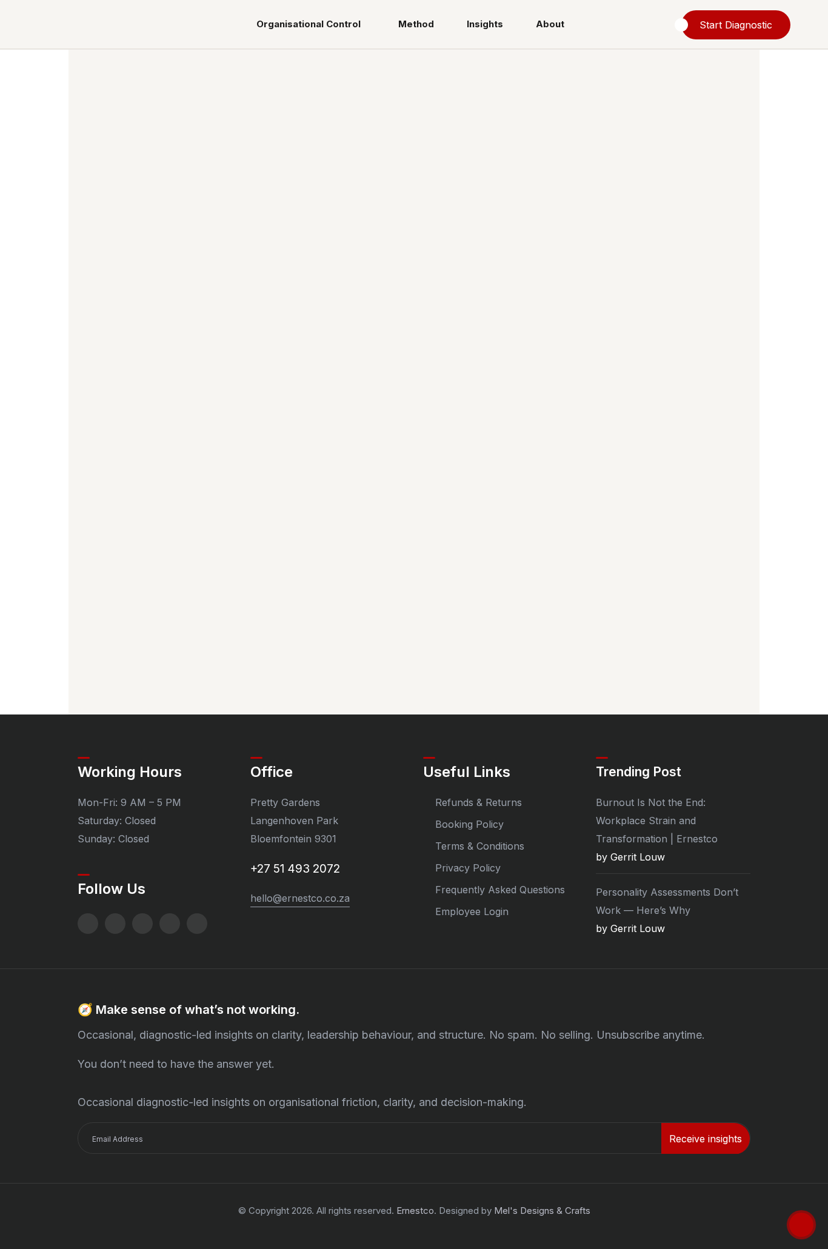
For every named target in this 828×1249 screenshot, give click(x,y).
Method (416, 24)
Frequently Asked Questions (500, 890)
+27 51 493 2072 (295, 869)
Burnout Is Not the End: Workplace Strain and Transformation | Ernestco (657, 820)
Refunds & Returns (478, 802)
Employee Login (472, 911)
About (550, 24)
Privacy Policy (468, 868)
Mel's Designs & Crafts (542, 1210)
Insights (485, 24)
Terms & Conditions (479, 846)
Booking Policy (469, 824)
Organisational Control (308, 24)
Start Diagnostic (735, 25)
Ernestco (415, 1210)
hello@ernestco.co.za (300, 898)
